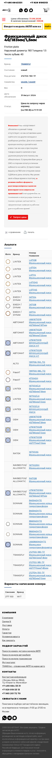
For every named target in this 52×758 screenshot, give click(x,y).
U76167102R (35, 350)
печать (31, 232)
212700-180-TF (37, 552)
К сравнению (15, 232)
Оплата (5, 629)
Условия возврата (11, 636)
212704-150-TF (36, 572)
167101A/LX (34, 385)
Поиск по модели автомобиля (16, 655)
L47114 (32, 275)
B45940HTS (35, 510)
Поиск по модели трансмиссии (17, 659)
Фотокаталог (8, 662)
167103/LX (34, 406)
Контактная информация (14, 677)
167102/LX (34, 396)
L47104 (32, 267)
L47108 (32, 260)
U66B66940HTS (37, 541)
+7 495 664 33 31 (11, 686)
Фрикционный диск (40, 263)
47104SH (33, 378)
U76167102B (35, 427)
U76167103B (35, 437)
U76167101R (35, 340)
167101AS (33, 452)
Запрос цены (20, 217)
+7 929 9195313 (39, 2)
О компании (7, 618)
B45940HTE (35, 500)
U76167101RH (36, 490)
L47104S (33, 282)
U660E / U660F (28, 82)
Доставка (7, 625)
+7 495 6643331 (13, 2)
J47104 (32, 297)
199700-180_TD (37, 371)
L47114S (33, 289)
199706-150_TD (37, 362)
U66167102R (35, 329)
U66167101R (35, 319)
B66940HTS (35, 531)
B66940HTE (35, 521)
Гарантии (6, 633)
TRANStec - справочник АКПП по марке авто (23, 666)
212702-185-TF (36, 562)
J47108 (32, 304)
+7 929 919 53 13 (11, 689)
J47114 (32, 312)
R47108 (33, 478)
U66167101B (35, 416)
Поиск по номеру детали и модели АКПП (21, 651)
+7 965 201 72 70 (11, 693)
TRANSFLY (26, 64)
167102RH (34, 465)
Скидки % (6, 621)
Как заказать (8, 640)
